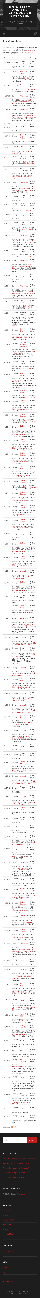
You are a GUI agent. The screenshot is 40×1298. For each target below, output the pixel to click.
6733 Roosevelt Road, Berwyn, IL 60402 (22, 177)
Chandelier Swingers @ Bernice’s (15, 1172)
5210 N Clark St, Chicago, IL (21, 337)
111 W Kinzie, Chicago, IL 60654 (22, 578)
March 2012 (7, 1215)
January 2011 (8, 1234)
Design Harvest (22, 808)
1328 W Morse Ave (29, 397)
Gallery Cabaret (23, 401)
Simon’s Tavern (22, 330)
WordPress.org (8, 1281)
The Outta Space (23, 72)
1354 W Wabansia (18, 382)
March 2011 (7, 1229)
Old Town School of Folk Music (23, 344)
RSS (12, 1127)
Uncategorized (8, 1251)
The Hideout (23, 374)
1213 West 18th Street (19, 770)
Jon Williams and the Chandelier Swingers (20, 11)
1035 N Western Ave (23, 613)
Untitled (23, 571)
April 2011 (7, 1225)
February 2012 (8, 1220)
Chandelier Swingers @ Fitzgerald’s (16, 1168)
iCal (15, 1127)
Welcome (21, 1194)
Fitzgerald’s (24, 96)
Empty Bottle (22, 147)
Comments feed (9, 1277)
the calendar (29, 50)
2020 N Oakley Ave (18, 409)
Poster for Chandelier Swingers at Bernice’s (19, 1159)
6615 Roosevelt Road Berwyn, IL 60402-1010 (23, 101)
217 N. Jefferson (28, 319)
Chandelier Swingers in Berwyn (14, 1177)
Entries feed (7, 1272)
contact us (29, 52)
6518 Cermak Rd (28, 163)
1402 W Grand (26, 210)
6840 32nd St (27, 78)
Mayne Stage (22, 391)
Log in (5, 1267)
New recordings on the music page (16, 1163)
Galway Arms (22, 1000)
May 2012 (7, 1211)
